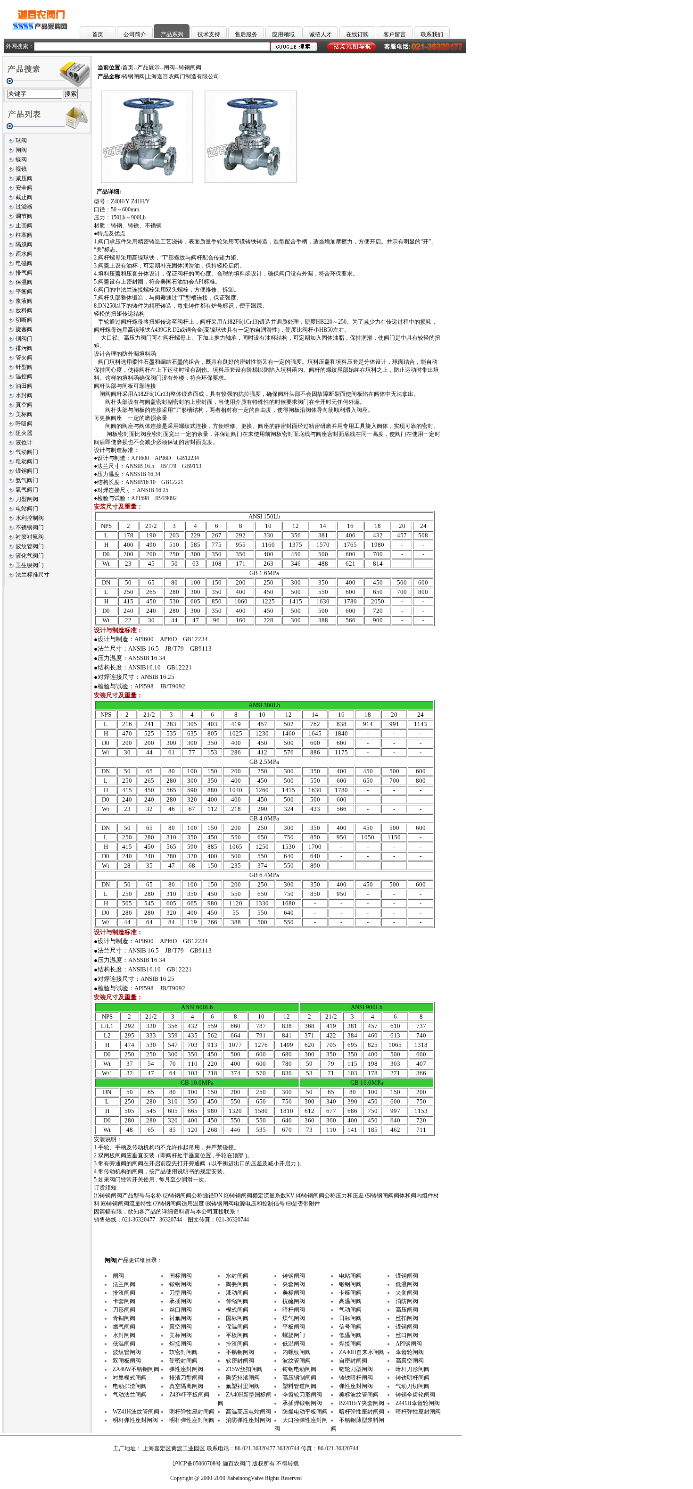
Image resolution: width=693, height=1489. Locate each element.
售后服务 (246, 34)
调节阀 (24, 216)
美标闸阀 (293, 1292)
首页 (97, 34)
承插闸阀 (180, 1301)
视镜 (21, 169)
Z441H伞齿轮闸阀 (418, 1403)
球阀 (21, 140)
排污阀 (24, 348)
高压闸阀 (407, 1309)
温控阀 (24, 376)
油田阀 (24, 386)
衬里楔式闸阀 (130, 1377)
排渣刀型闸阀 (186, 1377)
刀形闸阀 (124, 1309)
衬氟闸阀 (180, 1318)
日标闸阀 (350, 1318)
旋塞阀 (24, 329)
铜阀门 (24, 338)
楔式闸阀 (237, 1309)
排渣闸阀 (124, 1292)
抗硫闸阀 (293, 1301)
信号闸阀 (350, 1326)
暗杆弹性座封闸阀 (361, 1411)
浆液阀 (24, 301)
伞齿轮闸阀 (410, 1352)
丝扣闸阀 (407, 1318)
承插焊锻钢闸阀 (302, 1403)
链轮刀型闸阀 (356, 1369)
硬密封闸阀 (183, 1360)
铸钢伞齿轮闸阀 (415, 1394)
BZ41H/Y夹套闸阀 (361, 1403)
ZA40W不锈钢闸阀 (136, 1369)
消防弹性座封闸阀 (248, 1420)
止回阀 (24, 225)
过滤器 (24, 206)
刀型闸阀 (27, 499)
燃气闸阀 (124, 1326)
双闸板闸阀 (127, 1360)
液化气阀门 (30, 555)
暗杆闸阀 (293, 1309)
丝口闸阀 (180, 1309)
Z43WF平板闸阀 (189, 1394)
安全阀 (24, 187)
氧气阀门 (27, 489)
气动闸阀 (350, 1309)
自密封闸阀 (353, 1360)
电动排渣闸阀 (130, 1386)
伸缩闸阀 (237, 1301)
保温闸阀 (237, 1326)
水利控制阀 (30, 518)
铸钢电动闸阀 (299, 1369)
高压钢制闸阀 (299, 1377)
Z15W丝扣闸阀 (244, 1369)
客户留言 (394, 34)
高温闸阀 (350, 1301)
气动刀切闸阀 (412, 1386)
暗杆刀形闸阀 (412, 1369)
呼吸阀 (24, 423)
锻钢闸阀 (407, 1275)
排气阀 (24, 272)
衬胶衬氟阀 (30, 537)
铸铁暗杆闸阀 (356, 1377)
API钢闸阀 (409, 1343)
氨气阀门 (27, 480)
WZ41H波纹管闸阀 (136, 1411)
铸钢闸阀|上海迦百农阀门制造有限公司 (170, 76)
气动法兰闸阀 (130, 1394)
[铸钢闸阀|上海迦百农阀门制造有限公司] (147, 182)
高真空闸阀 (410, 1360)
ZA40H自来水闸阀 (362, 1352)
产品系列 (172, 34)
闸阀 (21, 150)
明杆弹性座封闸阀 (191, 1411)
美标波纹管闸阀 (359, 1394)
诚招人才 (320, 34)
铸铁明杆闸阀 (412, 1377)
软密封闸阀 (183, 1352)
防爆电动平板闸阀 (305, 1411)
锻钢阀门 (27, 471)
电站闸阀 (350, 1275)
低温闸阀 (407, 1284)
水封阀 (24, 395)
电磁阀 (24, 263)
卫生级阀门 (30, 565)
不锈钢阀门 (30, 527)
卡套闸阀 (124, 1301)
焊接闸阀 (180, 1343)
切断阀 (24, 320)
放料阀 (24, 310)
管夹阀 (24, 357)
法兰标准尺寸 (33, 574)
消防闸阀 (407, 1301)
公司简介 (135, 34)
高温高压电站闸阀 (248, 1411)
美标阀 (24, 414)
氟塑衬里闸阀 (243, 1386)
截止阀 (24, 197)
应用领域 (283, 34)
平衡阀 (24, 291)
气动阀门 (27, 452)
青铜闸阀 (124, 1318)
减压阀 (24, 178)
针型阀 (24, 367)
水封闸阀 (237, 1275)
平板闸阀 (293, 1326)
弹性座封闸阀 (186, 1369)
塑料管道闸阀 (299, 1386)
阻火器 (24, 433)
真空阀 (24, 405)
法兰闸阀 (124, 1284)
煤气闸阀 (293, 1318)
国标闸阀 (180, 1275)
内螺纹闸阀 (296, 1352)
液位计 (24, 442)
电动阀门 (27, 461)
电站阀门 (27, 508)
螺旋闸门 (293, 1335)
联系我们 (432, 34)
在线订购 (357, 34)
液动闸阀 (237, 1292)
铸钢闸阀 (293, 1275)
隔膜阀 (24, 244)
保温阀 (24, 282)
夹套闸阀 (293, 1284)
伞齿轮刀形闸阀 (302, 1394)
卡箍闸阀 (350, 1292)
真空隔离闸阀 (186, 1386)
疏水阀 (24, 254)
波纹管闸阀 (127, 1352)
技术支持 (209, 34)
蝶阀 (21, 159)
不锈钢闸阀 (240, 1352)
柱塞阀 (24, 235)
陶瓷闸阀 (237, 1284)
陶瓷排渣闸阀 (243, 1377)
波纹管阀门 (30, 546)
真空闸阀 (180, 1326)
